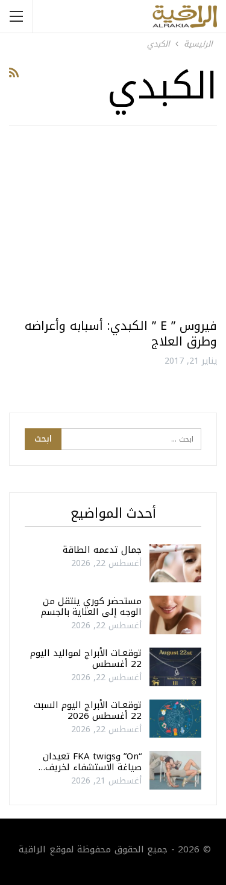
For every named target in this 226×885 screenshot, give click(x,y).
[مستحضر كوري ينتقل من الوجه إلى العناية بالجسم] (175, 615)
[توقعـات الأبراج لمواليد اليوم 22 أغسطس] (175, 667)
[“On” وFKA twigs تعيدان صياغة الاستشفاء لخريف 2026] (175, 770)
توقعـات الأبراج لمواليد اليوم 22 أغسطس (86, 658)
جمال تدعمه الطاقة (102, 549)
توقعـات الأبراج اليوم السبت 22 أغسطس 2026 (88, 710)
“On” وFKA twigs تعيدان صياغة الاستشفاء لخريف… (90, 762)
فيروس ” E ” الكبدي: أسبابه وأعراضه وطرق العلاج (121, 333)
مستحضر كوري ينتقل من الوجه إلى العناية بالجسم (91, 606)
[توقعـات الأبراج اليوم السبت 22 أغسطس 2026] (175, 719)
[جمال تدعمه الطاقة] (175, 563)
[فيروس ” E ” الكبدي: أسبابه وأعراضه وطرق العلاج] (113, 226)
